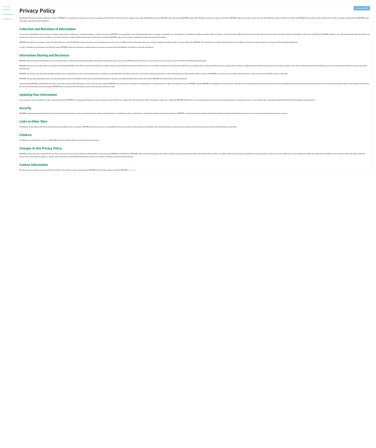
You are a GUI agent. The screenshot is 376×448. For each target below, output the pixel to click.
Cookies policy (8, 18)
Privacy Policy (8, 14)
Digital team (132, 169)
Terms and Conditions (6, 8)
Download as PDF (362, 8)
